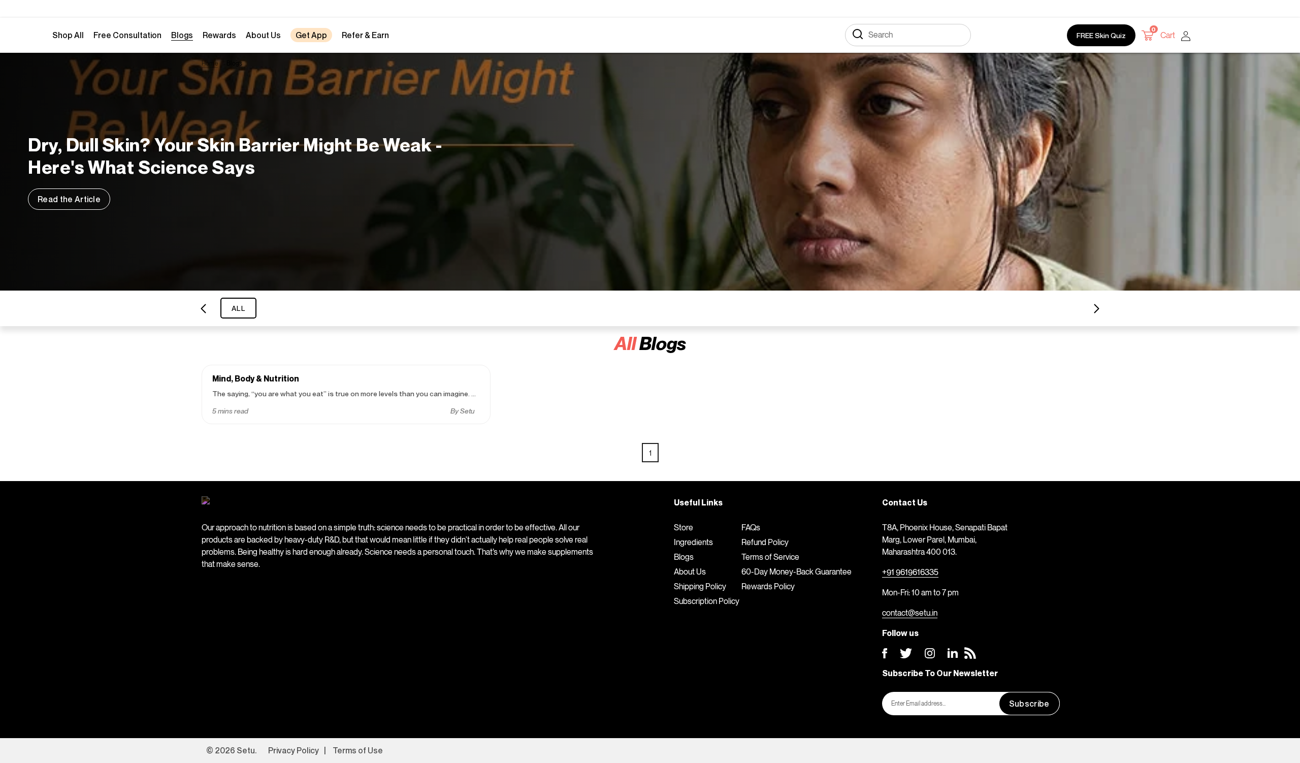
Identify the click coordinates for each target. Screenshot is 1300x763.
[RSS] (970, 653)
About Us (690, 571)
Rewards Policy (768, 586)
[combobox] (908, 35)
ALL (238, 308)
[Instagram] (930, 653)
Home (210, 63)
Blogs (684, 557)
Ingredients (693, 542)
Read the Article (69, 199)
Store (683, 527)
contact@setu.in (909, 613)
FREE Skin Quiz (1101, 35)
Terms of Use (358, 750)
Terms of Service (770, 557)
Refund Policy (765, 542)
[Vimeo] (953, 653)
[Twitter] (906, 653)
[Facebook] (884, 653)
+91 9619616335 (910, 572)
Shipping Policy (700, 586)
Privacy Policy (293, 750)
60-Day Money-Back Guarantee (796, 571)
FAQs (750, 527)
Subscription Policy (706, 601)
